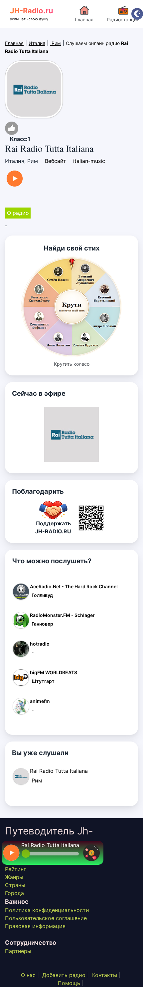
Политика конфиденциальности (47, 910)
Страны (15, 885)
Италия (37, 43)
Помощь (69, 983)
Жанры (14, 877)
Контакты (104, 975)
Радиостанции (123, 19)
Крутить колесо (71, 364)
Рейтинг (15, 869)
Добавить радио (63, 975)
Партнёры (18, 951)
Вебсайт (55, 161)
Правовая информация (35, 926)
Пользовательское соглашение (46, 918)
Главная (84, 19)
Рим (55, 43)
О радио (18, 213)
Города (14, 893)
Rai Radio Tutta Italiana (50, 845)
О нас (28, 975)
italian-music (89, 161)
